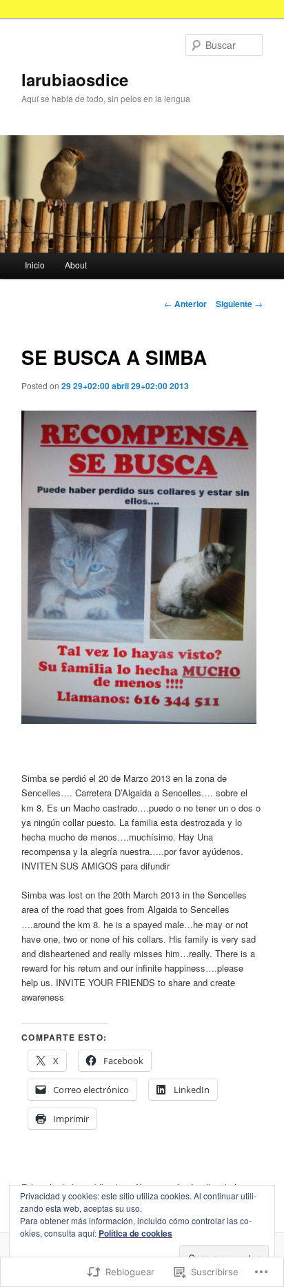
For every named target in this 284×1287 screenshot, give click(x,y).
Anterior (185, 303)
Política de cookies (135, 1233)
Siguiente (239, 303)
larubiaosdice (74, 79)
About (76, 265)
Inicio (35, 265)
